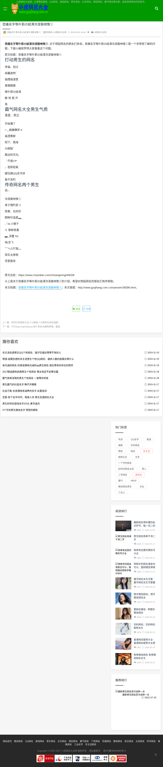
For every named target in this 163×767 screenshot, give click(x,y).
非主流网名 (90, 744)
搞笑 (120, 445)
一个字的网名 (125, 463)
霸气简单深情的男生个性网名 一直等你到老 (25, 378)
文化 (142, 486)
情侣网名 (73, 741)
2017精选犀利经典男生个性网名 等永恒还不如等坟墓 (30, 371)
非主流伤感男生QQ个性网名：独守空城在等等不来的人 (31, 352)
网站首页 (7, 741)
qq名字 (135, 439)
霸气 (120, 480)
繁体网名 (117, 741)
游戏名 (138, 474)
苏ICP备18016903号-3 (114, 750)
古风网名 (140, 741)
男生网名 (50, 741)
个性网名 (95, 741)
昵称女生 (122, 457)
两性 (120, 451)
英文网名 (128, 741)
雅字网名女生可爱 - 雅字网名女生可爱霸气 (144, 582)
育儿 (144, 469)
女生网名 (62, 741)
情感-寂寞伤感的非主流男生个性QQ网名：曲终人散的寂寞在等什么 (38, 359)
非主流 (146, 451)
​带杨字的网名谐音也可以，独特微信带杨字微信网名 (144, 567)
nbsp (134, 480)
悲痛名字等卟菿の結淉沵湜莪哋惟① (40, 287)
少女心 (121, 492)
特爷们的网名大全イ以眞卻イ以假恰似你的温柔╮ (35, 322)
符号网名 (135, 445)
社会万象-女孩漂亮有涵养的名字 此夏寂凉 (24, 390)
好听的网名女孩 (126, 469)
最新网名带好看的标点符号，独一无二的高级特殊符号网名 (144, 525)
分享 (88, 309)
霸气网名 (84, 741)
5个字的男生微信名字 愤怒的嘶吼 (20, 410)
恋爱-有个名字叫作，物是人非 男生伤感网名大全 (28, 397)
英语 (149, 439)
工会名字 (78, 744)
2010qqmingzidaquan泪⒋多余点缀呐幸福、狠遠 (35, 326)
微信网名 (18, 741)
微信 (77, 309)
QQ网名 (29, 741)
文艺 (137, 457)
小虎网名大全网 (30, 12)
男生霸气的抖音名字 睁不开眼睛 (19, 384)
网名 (133, 451)
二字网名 (122, 474)
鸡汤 (120, 439)
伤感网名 (106, 741)
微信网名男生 (125, 486)
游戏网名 (39, 741)
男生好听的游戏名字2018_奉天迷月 (21, 403)
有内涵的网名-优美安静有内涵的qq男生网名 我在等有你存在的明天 (37, 365)
